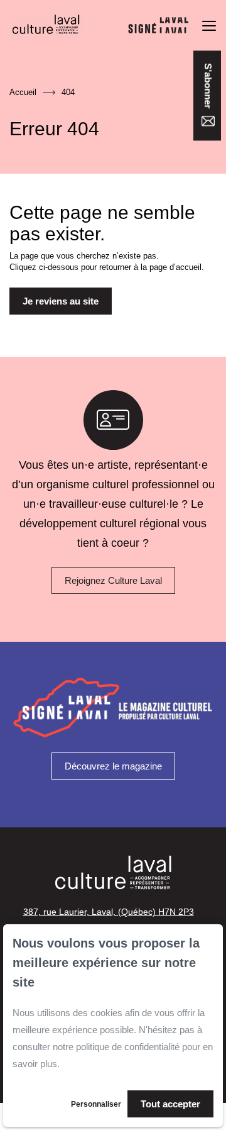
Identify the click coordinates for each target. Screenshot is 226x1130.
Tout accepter (170, 1104)
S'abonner (208, 87)
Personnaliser (96, 1104)
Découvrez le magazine (113, 766)
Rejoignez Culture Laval (113, 580)
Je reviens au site (61, 301)
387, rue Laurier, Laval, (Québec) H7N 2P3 (108, 912)
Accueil (22, 92)
